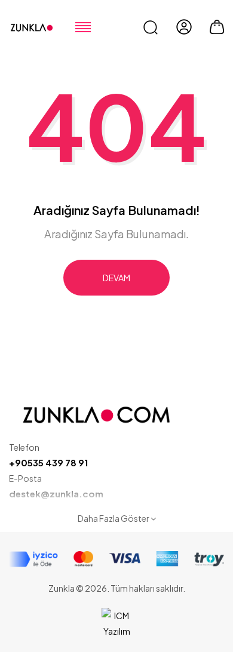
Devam (116, 277)
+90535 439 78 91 (48, 462)
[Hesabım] (184, 27)
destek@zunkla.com (56, 493)
